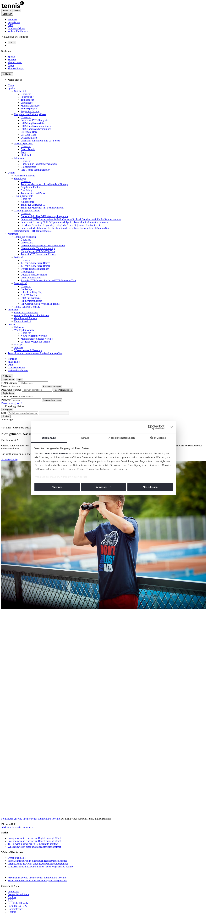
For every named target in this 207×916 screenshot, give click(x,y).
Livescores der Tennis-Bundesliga (38, 248)
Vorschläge (7, 419)
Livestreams (27, 242)
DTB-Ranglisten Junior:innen (36, 126)
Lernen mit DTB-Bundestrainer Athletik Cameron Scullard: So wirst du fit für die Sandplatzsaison (71, 219)
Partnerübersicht (22, 321)
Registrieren (8, 379)
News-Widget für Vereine (34, 335)
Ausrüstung (27, 190)
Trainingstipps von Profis (27, 210)
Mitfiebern (13, 233)
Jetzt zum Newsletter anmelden (17, 827)
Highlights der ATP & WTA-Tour (38, 251)
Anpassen (101, 487)
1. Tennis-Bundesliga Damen (35, 265)
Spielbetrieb (20, 91)
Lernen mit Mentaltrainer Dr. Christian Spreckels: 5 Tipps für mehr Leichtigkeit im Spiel (65, 228)
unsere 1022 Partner (56, 453)
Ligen (11, 65)
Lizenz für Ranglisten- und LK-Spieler (40, 140)
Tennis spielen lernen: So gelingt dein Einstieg (44, 184)
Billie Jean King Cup (31, 292)
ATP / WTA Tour (29, 295)
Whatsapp (34, 846)
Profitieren (13, 309)
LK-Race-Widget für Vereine (35, 341)
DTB (10, 25)
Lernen (11, 172)
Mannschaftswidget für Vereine (37, 338)
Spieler (11, 56)
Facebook (34, 841)
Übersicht (26, 94)
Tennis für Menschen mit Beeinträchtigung (42, 207)
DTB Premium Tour (31, 277)
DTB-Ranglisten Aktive (33, 123)
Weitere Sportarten (23, 143)
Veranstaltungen (16, 68)
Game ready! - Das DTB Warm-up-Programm (44, 216)
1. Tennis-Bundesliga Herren (35, 263)
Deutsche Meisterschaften (34, 274)
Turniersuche (27, 99)
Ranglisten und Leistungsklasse (30, 114)
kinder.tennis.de (37, 880)
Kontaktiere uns (30, 818)
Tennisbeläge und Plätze (33, 193)
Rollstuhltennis (28, 166)
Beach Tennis (28, 149)
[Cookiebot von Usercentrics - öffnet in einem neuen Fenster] (150, 427)
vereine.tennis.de (38, 863)
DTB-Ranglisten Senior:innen (36, 129)
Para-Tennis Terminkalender (35, 169)
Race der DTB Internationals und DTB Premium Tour (48, 280)
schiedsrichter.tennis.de (41, 866)
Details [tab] (85, 437)
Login (19, 379)
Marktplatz (19, 344)
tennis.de (12, 19)
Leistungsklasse (29, 137)
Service (11, 324)
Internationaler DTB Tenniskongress (32, 231)
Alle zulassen (150, 487)
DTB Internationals (30, 298)
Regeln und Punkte (30, 187)
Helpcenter (19, 327)
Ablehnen (57, 487)
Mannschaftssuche (30, 105)
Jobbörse (18, 347)
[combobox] (23, 413)
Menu (17, 10)
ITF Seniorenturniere (31, 300)
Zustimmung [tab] (49, 437)
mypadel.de (14, 22)
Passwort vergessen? (11, 403)
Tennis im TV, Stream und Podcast (38, 254)
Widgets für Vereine (24, 330)
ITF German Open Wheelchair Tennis (40, 303)
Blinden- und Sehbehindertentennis (39, 164)
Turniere (12, 59)
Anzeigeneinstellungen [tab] (122, 437)
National (18, 257)
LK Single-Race (29, 131)
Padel (23, 152)
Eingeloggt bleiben (14, 406)
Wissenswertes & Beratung (28, 350)
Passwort (6, 386)
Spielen (11, 88)
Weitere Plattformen (18, 31)
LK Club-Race (28, 134)
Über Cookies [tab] (158, 437)
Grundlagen (20, 178)
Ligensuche (27, 102)
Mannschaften (15, 62)
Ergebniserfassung (30, 111)
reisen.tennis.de (37, 877)
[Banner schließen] (171, 427)
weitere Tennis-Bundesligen (35, 268)
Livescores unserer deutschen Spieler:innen (43, 245)
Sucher (6, 416)
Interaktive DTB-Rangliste (34, 120)
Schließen (7, 14)
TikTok (33, 844)
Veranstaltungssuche (24, 175)
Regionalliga (27, 271)
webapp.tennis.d (16, 857)
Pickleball (26, 155)
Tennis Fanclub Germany (27, 306)
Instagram (34, 838)
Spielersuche (27, 97)
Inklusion (19, 158)
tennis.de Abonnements (26, 312)
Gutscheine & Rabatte (25, 318)
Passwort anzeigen (52, 386)
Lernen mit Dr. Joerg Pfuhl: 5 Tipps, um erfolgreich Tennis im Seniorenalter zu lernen (64, 222)
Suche (12, 42)
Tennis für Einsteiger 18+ (34, 204)
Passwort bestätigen (11, 389)
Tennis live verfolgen (25, 236)
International (20, 283)
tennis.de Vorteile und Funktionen (31, 315)
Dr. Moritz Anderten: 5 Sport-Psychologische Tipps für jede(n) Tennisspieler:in (61, 225)
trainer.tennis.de (37, 860)
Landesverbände (16, 28)
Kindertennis (27, 201)
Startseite (6, 459)
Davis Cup (26, 289)
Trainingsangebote (23, 196)
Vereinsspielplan (29, 108)
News (11, 85)
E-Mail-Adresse (9, 383)
